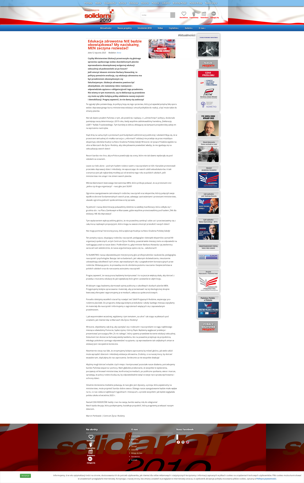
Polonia (155, 3)
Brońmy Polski (180, 3)
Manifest (134, 439)
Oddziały (134, 450)
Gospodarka (110, 3)
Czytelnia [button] (173, 28)
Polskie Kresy (196, 3)
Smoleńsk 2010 (145, 28)
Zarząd (134, 446)
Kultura (122, 3)
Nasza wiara (211, 3)
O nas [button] (201, 28)
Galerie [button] (188, 28)
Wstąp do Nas (136, 453)
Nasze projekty (125, 28)
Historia (145, 3)
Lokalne (166, 3)
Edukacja (133, 3)
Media (98, 3)
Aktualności (106, 28)
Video (160, 28)
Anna (119, 52)
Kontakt (134, 460)
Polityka (88, 3)
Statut (133, 443)
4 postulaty (135, 436)
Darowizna (135, 456)
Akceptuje (25, 476)
